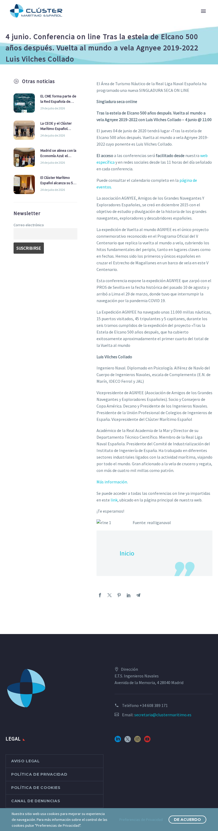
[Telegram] (138, 595)
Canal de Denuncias (35, 801)
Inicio (127, 553)
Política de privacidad (39, 774)
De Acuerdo (187, 819)
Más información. (112, 481)
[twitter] (127, 741)
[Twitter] (109, 595)
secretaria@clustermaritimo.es (162, 714)
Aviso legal (25, 761)
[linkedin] (118, 741)
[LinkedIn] (129, 595)
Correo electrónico (29, 225)
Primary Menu (203, 11)
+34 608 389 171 (154, 705)
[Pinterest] (119, 595)
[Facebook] (100, 595)
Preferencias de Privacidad (141, 819)
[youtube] (147, 741)
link (114, 500)
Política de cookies (35, 787)
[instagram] (137, 741)
